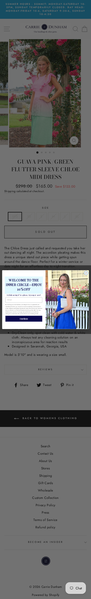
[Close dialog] (86, 273)
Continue (24, 318)
